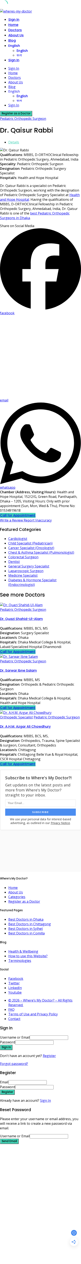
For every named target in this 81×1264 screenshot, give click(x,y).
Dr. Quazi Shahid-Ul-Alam (21, 618)
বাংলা (19, 55)
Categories (16, 897)
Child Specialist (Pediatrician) (30, 543)
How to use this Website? (28, 956)
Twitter (14, 983)
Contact (14, 1018)
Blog (12, 40)
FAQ (11, 1009)
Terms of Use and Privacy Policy (33, 1014)
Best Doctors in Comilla (26, 933)
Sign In (45, 1100)
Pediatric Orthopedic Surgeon (23, 118)
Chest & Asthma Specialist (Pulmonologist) (41, 552)
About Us (16, 35)
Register (49, 1055)
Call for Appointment (18, 515)
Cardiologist (17, 538)
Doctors (15, 30)
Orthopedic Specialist (16, 717)
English (14, 45)
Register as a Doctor (24, 901)
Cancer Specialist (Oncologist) (31, 548)
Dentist (14, 561)
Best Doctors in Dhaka (25, 919)
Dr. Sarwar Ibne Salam (18, 670)
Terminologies (19, 960)
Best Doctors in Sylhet (25, 928)
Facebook (15, 978)
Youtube (15, 992)
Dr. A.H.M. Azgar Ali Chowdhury (25, 726)
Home (13, 24)
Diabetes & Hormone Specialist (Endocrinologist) (32, 582)
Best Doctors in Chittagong (29, 924)
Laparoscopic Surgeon (25, 571)
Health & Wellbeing (23, 951)
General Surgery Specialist (28, 566)
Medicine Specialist (23, 575)
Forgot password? (14, 1063)
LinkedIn (15, 987)
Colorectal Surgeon (23, 557)
